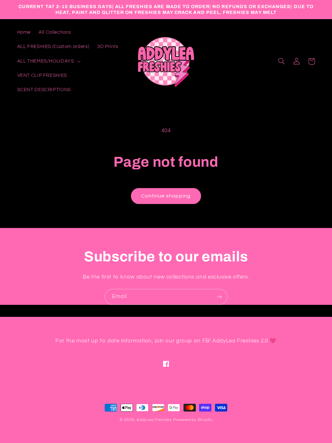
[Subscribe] (219, 297)
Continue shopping (166, 195)
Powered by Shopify (192, 420)
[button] (48, 61)
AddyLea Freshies (154, 420)
